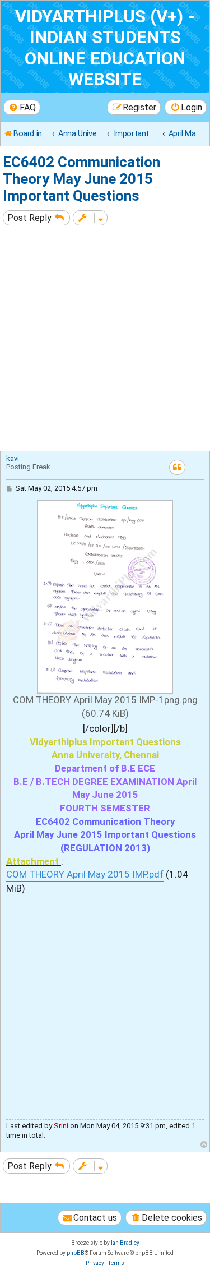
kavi (12, 458)
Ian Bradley (125, 1243)
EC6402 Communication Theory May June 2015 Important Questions (81, 179)
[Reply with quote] (177, 467)
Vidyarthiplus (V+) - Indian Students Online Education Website (105, 48)
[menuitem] (21, 107)
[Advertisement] (105, 339)
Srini (61, 1125)
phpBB (76, 1253)
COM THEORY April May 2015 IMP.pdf (85, 874)
